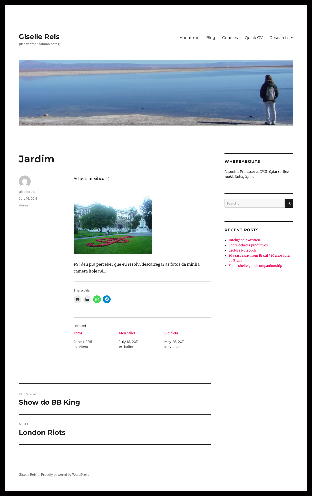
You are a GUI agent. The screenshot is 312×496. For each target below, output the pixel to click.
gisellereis (27, 192)
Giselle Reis (39, 36)
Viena (23, 205)
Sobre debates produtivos (248, 245)
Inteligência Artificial (245, 240)
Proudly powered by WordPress (65, 475)
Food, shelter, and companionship (255, 266)
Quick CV (254, 37)
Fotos (78, 333)
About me (189, 37)
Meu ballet (127, 333)
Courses (230, 37)
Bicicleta (171, 333)
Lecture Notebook (242, 250)
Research (279, 37)
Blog (210, 37)
